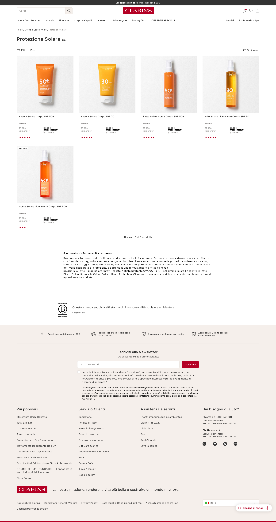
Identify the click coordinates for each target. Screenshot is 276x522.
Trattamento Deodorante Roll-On (36, 446)
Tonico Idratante (26, 434)
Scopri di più (78, 313)
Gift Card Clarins (88, 446)
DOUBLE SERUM (26, 428)
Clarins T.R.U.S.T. (150, 422)
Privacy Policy (89, 503)
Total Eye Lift (24, 422)
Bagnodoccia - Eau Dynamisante (36, 440)
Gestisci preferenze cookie (32, 508)
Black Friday (24, 478)
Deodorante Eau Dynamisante (34, 451)
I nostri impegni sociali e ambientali (161, 417)
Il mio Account (87, 469)
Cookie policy (87, 475)
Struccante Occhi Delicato (32, 417)
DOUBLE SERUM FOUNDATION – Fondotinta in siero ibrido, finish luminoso (44, 470)
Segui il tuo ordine (89, 434)
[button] (254, 507)
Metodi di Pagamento (91, 428)
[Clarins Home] (138, 11)
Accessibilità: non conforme (162, 503)
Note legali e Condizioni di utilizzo (121, 503)
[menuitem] (245, 11)
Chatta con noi (211, 430)
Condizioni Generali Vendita (60, 503)
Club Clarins (148, 428)
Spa (143, 434)
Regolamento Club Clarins (94, 451)
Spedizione (85, 417)
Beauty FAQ (86, 463)
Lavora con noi (149, 446)
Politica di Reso (88, 422)
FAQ (81, 457)
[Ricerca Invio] (69, 10)
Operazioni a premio (91, 440)
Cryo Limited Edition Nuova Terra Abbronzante (44, 463)
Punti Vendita (148, 440)
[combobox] (231, 503)
